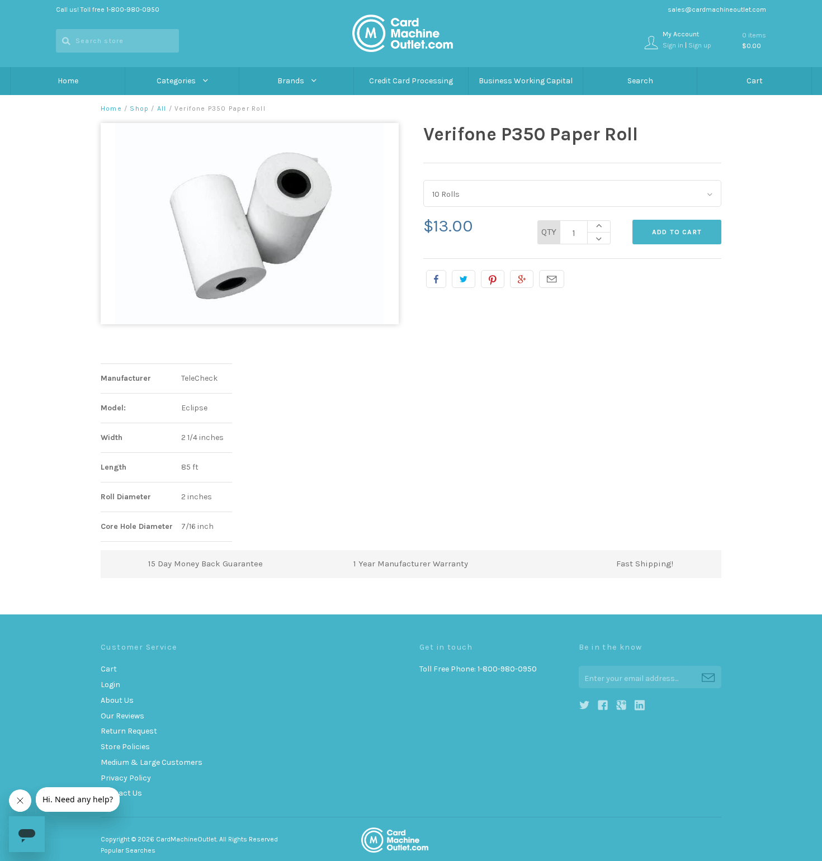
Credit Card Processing (411, 81)
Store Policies (125, 746)
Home (68, 81)
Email (551, 279)
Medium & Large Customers (151, 762)
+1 (521, 279)
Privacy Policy (126, 778)
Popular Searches (128, 850)
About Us (117, 700)
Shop (139, 108)
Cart (755, 81)
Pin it (492, 279)
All (162, 108)
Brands (291, 81)
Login (110, 684)
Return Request (129, 731)
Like (436, 279)
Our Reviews (122, 716)
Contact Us (121, 793)
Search (640, 81)
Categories (177, 81)
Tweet (463, 279)
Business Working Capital (526, 81)
